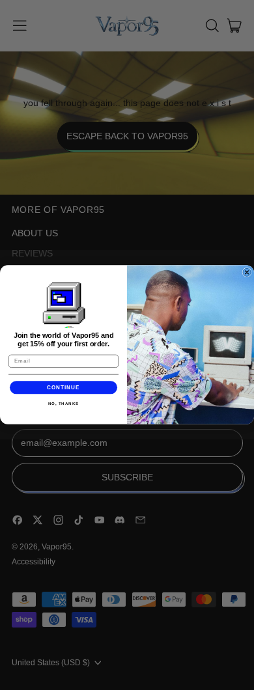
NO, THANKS (63, 404)
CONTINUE (63, 388)
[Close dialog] (247, 273)
